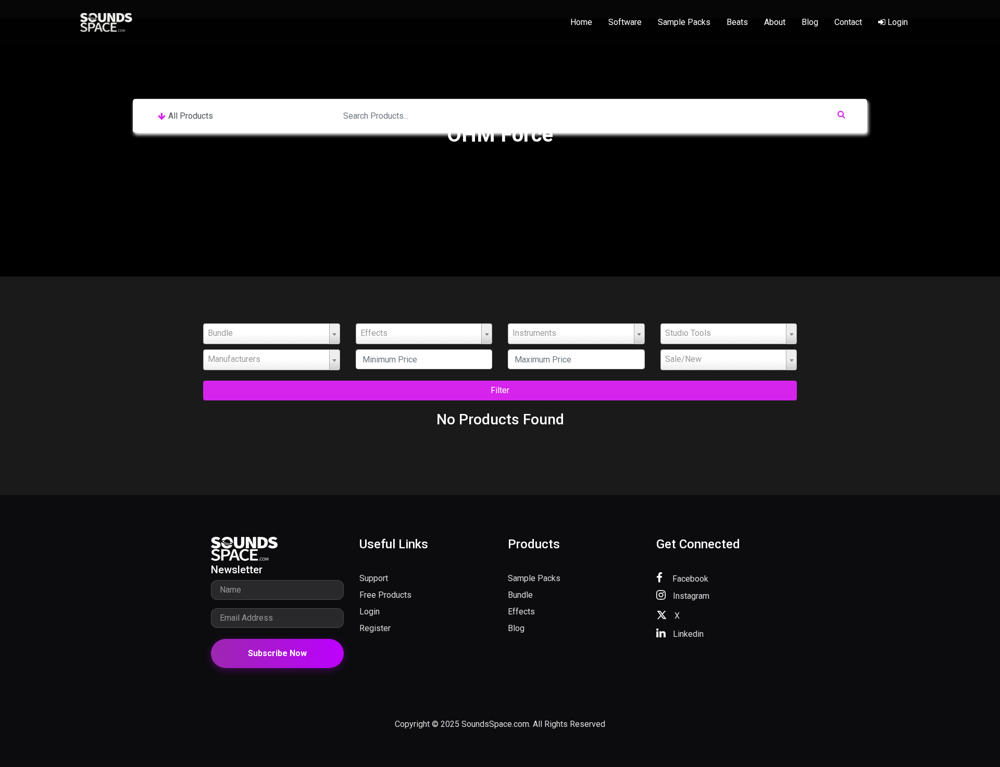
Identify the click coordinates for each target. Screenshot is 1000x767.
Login (896, 22)
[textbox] (272, 333)
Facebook (689, 579)
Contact (848, 22)
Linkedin (687, 634)
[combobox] (271, 333)
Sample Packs (684, 22)
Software (625, 22)
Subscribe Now (277, 653)
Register (375, 628)
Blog (810, 22)
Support (373, 578)
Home (581, 22)
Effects (521, 612)
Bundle (520, 595)
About (774, 22)
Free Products (385, 595)
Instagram (690, 596)
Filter (500, 390)
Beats (737, 22)
